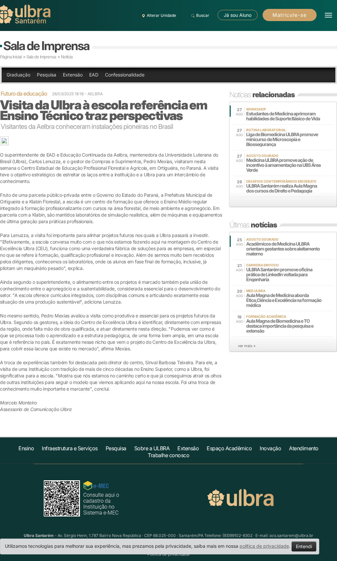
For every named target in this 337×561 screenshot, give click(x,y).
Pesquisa (46, 74)
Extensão (73, 74)
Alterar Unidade (161, 15)
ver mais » (246, 345)
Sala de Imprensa (46, 45)
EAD (93, 74)
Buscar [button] (202, 15)
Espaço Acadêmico (229, 448)
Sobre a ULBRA (152, 448)
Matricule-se (289, 15)
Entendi (304, 546)
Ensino (26, 448)
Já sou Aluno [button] (237, 15)
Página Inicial (10, 56)
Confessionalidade (124, 74)
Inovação (270, 448)
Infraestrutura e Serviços (70, 448)
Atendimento (304, 448)
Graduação (18, 74)
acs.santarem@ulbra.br (291, 535)
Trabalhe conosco (168, 455)
